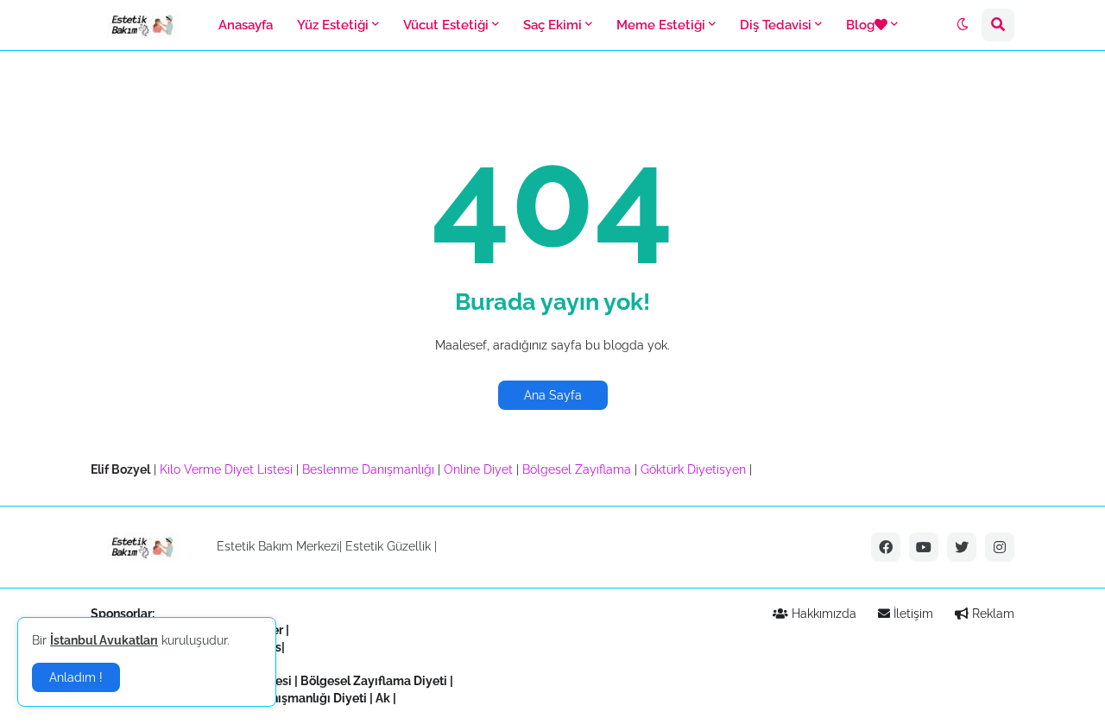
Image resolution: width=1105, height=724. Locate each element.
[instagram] (999, 547)
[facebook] (885, 547)
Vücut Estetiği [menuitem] (446, 25)
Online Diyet (478, 469)
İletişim (911, 613)
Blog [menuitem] (860, 25)
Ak (383, 698)
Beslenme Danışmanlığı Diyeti (281, 698)
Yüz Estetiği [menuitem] (333, 25)
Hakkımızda (822, 613)
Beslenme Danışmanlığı (368, 469)
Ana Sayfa (553, 395)
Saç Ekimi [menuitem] (552, 25)
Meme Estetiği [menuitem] (660, 25)
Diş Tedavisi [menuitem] (775, 25)
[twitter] (961, 547)
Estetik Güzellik (388, 546)
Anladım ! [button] (76, 677)
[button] (963, 25)
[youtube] (923, 547)
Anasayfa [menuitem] (245, 25)
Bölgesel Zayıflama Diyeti (373, 681)
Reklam (991, 613)
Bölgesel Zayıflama (576, 469)
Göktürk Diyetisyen (693, 469)
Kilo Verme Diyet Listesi (226, 469)
